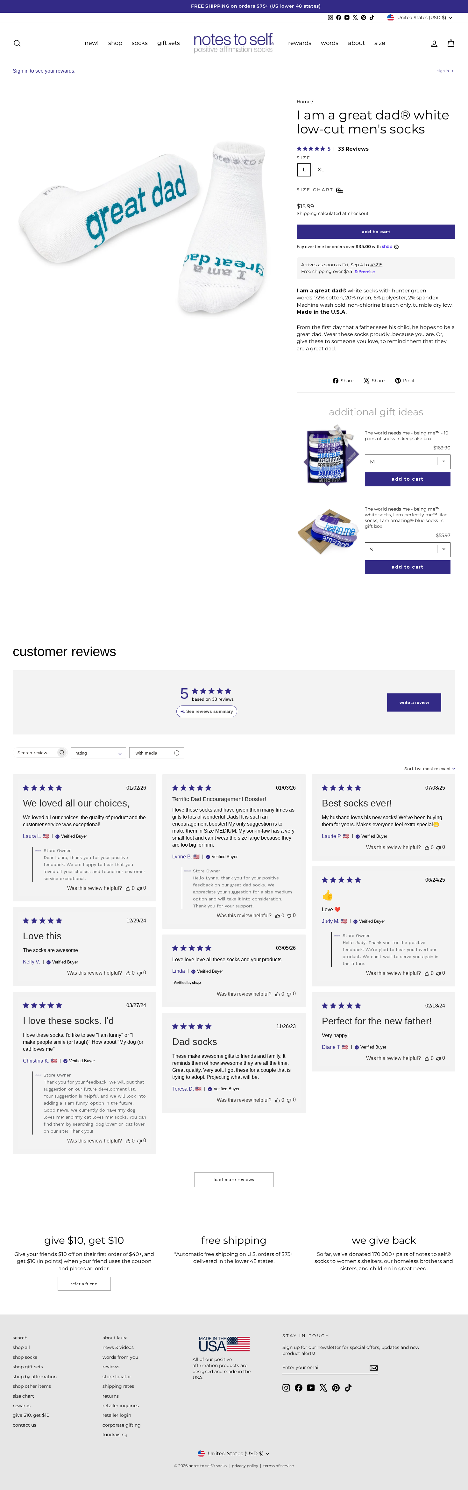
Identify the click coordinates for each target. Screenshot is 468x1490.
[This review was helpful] (128, 888)
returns (111, 1396)
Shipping (307, 213)
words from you (120, 1357)
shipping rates (118, 1386)
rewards (299, 43)
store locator (117, 1376)
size (379, 43)
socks (140, 43)
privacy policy (245, 1465)
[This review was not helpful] (139, 888)
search (20, 1337)
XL (321, 170)
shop (115, 43)
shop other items (32, 1386)
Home (303, 101)
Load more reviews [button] (234, 1179)
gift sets (168, 43)
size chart (23, 1396)
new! (92, 43)
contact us (24, 1425)
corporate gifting (122, 1425)
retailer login (117, 1415)
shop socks (25, 1357)
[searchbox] (34, 752)
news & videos (118, 1347)
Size (304, 157)
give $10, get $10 (31, 1415)
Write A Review (414, 702)
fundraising (115, 1434)
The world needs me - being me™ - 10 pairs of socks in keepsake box (406, 435)
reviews (111, 1366)
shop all (21, 1347)
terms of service (278, 1465)
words (329, 43)
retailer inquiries (121, 1405)
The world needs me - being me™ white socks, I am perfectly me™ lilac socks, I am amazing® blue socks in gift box (406, 517)
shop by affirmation (35, 1376)
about (356, 43)
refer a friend (84, 1283)
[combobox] (98, 752)
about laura (115, 1337)
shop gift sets (28, 1366)
